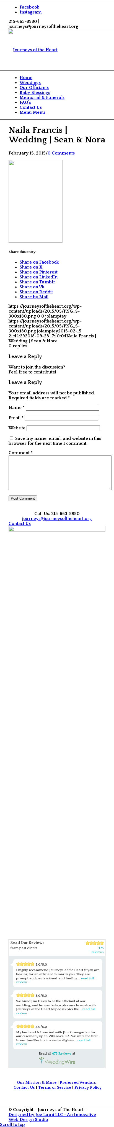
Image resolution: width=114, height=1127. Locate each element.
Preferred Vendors (78, 1082)
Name (17, 407)
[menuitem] (62, 77)
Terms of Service (54, 1087)
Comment (21, 452)
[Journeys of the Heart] (33, 49)
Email (16, 417)
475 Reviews (61, 1053)
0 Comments (61, 153)
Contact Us (24, 1087)
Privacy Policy (88, 1087)
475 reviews (97, 950)
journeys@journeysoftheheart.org (57, 518)
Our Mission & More (36, 1082)
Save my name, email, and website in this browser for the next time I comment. (55, 441)
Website (17, 428)
